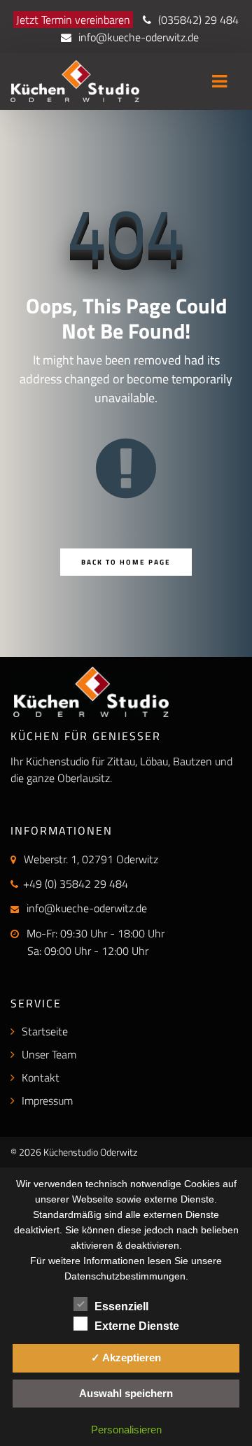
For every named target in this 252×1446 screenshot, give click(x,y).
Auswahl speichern (126, 1393)
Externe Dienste (136, 1326)
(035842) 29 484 (198, 19)
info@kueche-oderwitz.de (138, 37)
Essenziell (121, 1306)
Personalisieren (126, 1430)
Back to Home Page (126, 562)
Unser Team (49, 1054)
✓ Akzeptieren (126, 1357)
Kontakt (40, 1077)
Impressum (47, 1100)
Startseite (45, 1031)
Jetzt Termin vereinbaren (73, 19)
